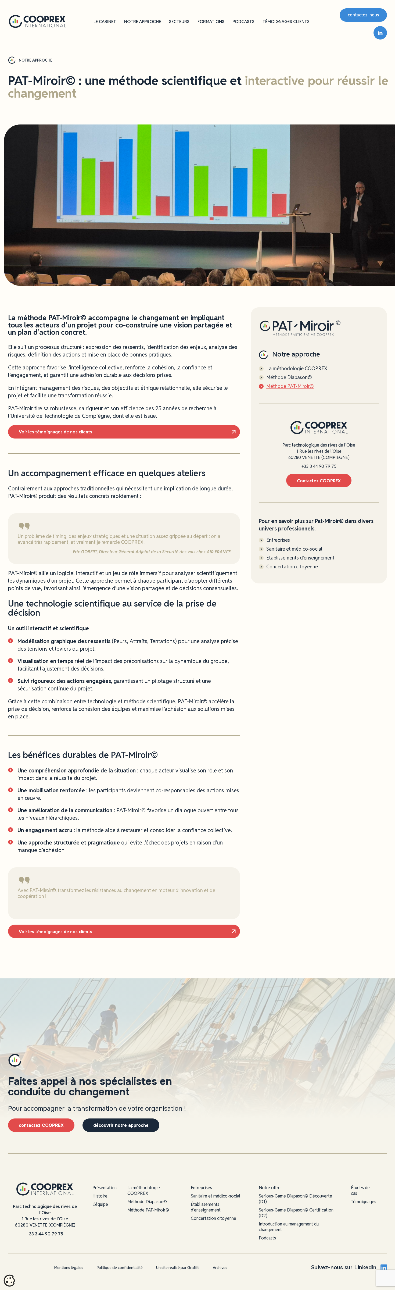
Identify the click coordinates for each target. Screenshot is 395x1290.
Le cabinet (105, 21)
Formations (211, 21)
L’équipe (100, 1204)
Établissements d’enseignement (300, 557)
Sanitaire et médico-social (294, 549)
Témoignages (363, 1202)
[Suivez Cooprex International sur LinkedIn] (380, 33)
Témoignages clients (286, 21)
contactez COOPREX (41, 1125)
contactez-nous (363, 15)
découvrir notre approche (121, 1125)
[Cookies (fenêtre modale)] (9, 1281)
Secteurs (179, 21)
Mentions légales (68, 1267)
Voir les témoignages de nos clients (55, 432)
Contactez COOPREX (319, 481)
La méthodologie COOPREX (296, 368)
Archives (220, 1267)
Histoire (99, 1196)
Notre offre (270, 1188)
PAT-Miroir (64, 317)
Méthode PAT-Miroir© (290, 386)
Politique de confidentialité (120, 1267)
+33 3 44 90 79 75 (318, 466)
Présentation (104, 1188)
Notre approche (142, 21)
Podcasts (243, 21)
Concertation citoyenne (292, 566)
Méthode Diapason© (289, 377)
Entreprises (278, 540)
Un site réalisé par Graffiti (177, 1267)
